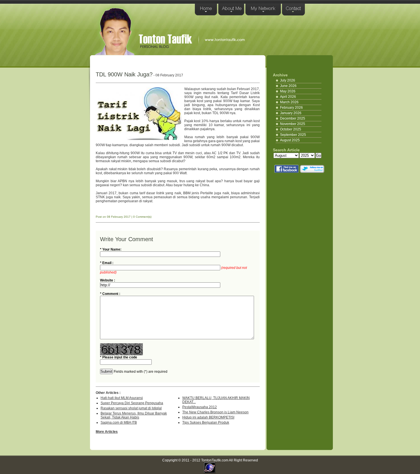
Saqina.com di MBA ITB (119, 423)
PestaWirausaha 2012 (199, 407)
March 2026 (289, 102)
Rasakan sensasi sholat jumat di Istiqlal (131, 408)
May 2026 (287, 91)
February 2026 (291, 108)
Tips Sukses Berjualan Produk (205, 423)
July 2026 (287, 80)
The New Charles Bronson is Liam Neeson (215, 412)
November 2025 (292, 124)
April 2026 (288, 97)
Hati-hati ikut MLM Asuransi (122, 398)
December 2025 (292, 118)
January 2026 (290, 113)
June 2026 (288, 86)
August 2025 (290, 140)
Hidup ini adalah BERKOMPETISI (208, 417)
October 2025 (290, 129)
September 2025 (293, 135)
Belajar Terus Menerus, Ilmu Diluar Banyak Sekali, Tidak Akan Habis (134, 415)
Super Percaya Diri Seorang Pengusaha (132, 403)
